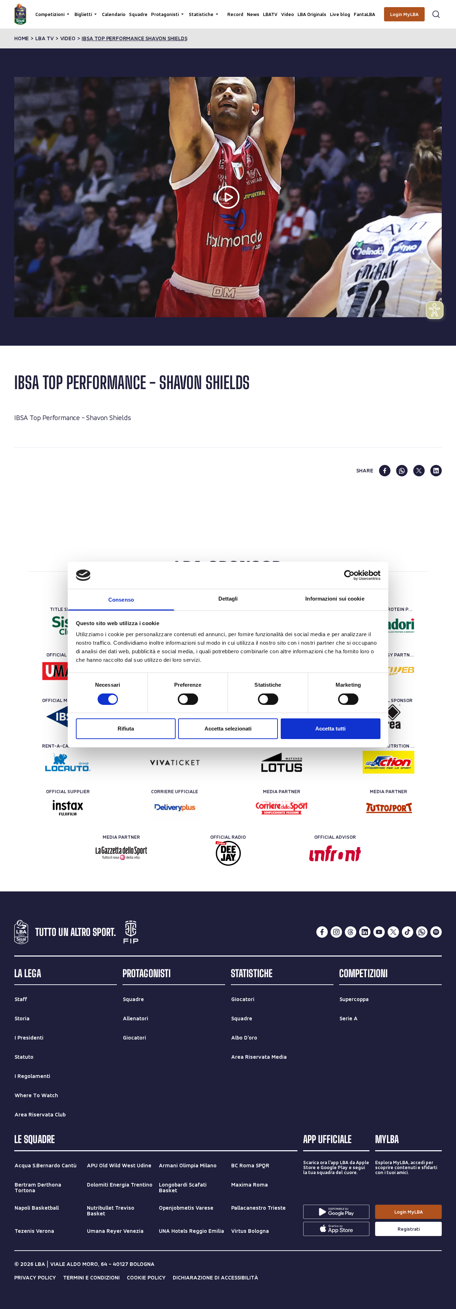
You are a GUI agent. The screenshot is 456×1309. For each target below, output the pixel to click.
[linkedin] (436, 470)
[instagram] (336, 932)
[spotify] (436, 932)
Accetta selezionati (228, 729)
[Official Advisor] (335, 853)
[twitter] (419, 470)
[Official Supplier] (68, 807)
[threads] (350, 932)
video (68, 38)
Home (21, 38)
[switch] (188, 699)
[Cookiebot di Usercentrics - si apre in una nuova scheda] (349, 575)
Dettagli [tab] (228, 599)
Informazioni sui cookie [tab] (334, 599)
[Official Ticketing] (175, 762)
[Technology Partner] (388, 671)
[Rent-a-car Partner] (68, 762)
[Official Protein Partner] (388, 625)
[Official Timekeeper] (281, 762)
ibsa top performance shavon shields (134, 38)
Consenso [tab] (121, 600)
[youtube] (379, 932)
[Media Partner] (281, 807)
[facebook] (384, 470)
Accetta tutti (330, 729)
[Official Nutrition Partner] (388, 762)
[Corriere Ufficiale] (175, 807)
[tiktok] (407, 932)
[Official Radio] (228, 853)
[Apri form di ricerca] (436, 14)
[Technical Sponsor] (388, 716)
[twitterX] (393, 932)
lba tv (44, 38)
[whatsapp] (402, 470)
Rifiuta (126, 729)
